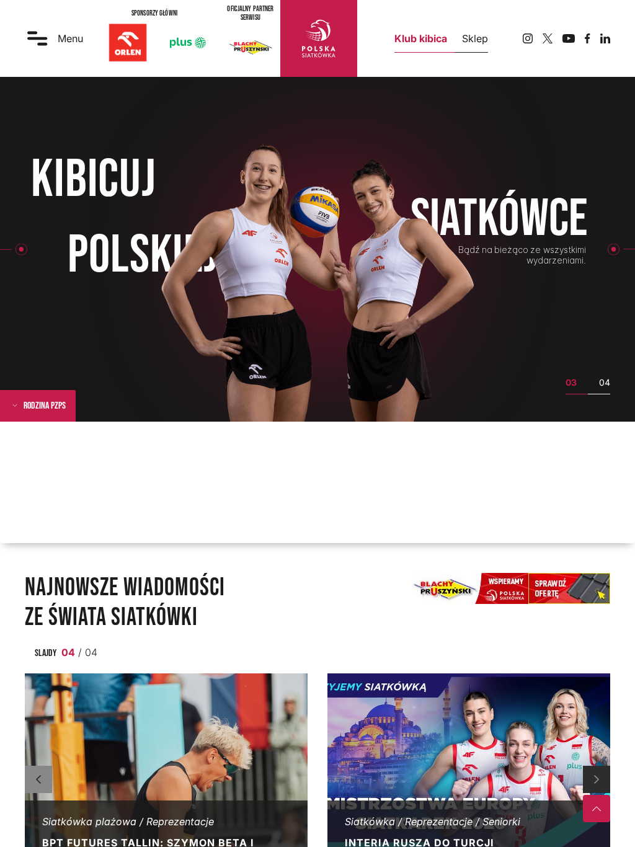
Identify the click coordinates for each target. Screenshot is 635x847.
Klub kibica (420, 38)
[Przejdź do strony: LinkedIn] (605, 38)
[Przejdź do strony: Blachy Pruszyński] (250, 47)
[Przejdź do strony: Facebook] (587, 38)
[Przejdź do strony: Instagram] (528, 38)
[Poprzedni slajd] (38, 779)
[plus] (188, 43)
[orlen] (128, 43)
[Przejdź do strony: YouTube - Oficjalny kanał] (568, 38)
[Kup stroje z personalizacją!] (512, 588)
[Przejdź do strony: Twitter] (548, 38)
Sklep (475, 38)
